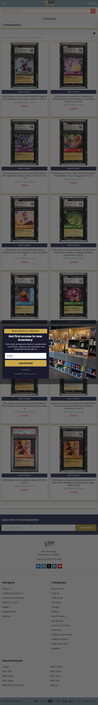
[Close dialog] (92, 329)
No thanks (26, 370)
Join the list (26, 363)
